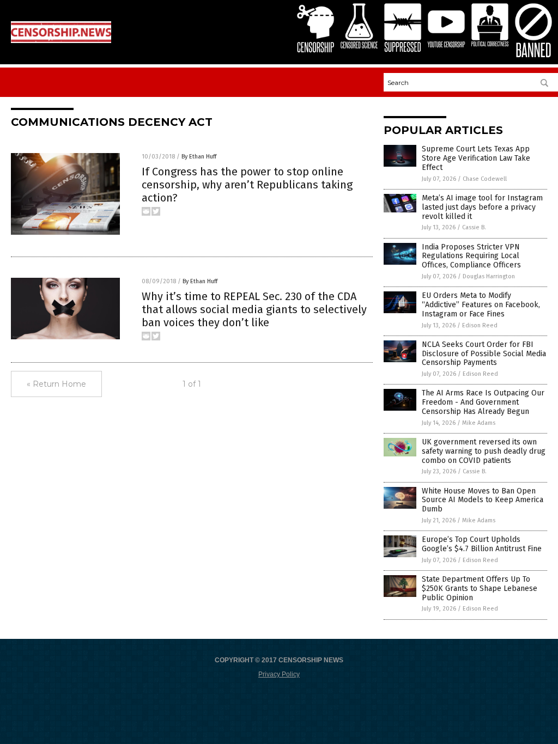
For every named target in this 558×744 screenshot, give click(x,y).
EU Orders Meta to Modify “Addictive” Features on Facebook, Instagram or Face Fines (481, 305)
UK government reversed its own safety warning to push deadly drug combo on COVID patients (483, 451)
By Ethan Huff (198, 156)
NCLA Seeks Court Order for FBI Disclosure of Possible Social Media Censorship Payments (484, 354)
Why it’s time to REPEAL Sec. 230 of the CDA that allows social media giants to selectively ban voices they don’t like (254, 309)
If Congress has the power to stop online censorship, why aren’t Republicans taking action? (247, 184)
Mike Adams (478, 422)
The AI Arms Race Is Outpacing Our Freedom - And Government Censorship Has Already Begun (483, 402)
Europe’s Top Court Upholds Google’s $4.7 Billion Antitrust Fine (482, 544)
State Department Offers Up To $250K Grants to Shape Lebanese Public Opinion (479, 588)
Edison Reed (480, 325)
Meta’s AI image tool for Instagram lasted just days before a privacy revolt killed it (482, 207)
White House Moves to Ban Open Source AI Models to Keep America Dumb (482, 500)
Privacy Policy (279, 674)
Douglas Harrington (489, 276)
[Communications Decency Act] (61, 41)
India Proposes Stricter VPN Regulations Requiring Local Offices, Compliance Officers (471, 256)
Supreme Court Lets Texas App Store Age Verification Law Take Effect (476, 158)
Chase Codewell (485, 178)
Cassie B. (474, 227)
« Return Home (56, 384)
